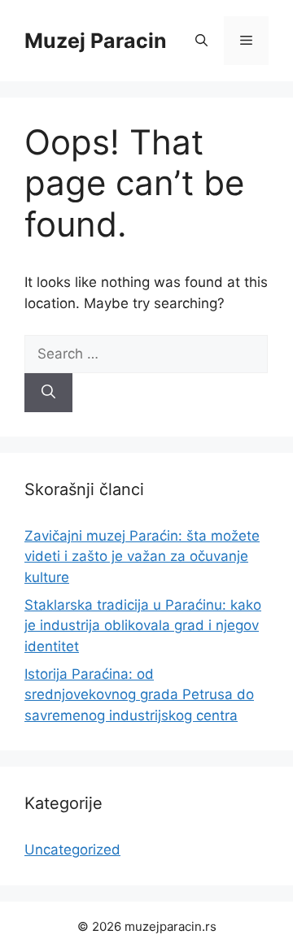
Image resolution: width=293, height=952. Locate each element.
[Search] (48, 392)
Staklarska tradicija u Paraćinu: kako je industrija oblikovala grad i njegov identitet (142, 625)
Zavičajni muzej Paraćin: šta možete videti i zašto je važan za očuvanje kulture (142, 556)
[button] (201, 40)
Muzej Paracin (95, 40)
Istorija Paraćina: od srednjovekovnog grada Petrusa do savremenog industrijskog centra (139, 695)
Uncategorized (72, 849)
